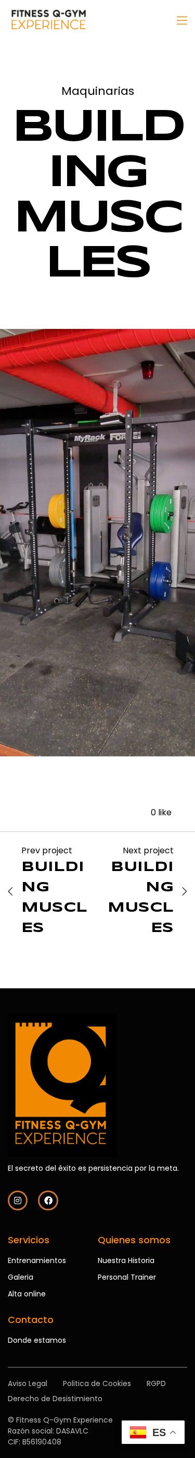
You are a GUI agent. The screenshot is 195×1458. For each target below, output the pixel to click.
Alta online (27, 1294)
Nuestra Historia (126, 1260)
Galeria (20, 1277)
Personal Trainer (127, 1277)
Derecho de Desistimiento (55, 1398)
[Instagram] (18, 1200)
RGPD (156, 1383)
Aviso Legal (27, 1383)
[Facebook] (48, 1200)
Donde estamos (37, 1340)
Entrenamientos (37, 1260)
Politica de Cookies (97, 1383)
